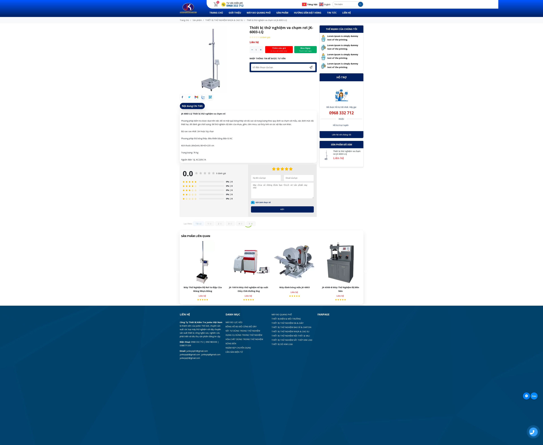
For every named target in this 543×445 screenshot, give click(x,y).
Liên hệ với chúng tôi (341, 134)
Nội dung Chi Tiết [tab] (192, 106)
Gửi (282, 209)
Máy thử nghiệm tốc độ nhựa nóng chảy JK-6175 (340, 289)
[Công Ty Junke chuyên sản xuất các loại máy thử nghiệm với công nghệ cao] (190, 8)
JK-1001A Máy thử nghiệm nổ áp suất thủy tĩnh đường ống (202, 289)
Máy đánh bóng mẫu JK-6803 (248, 287)
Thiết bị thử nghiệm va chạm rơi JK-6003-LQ (347, 152)
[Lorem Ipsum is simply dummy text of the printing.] (323, 38)
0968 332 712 (341, 112)
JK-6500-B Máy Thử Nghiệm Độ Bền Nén (294, 289)
